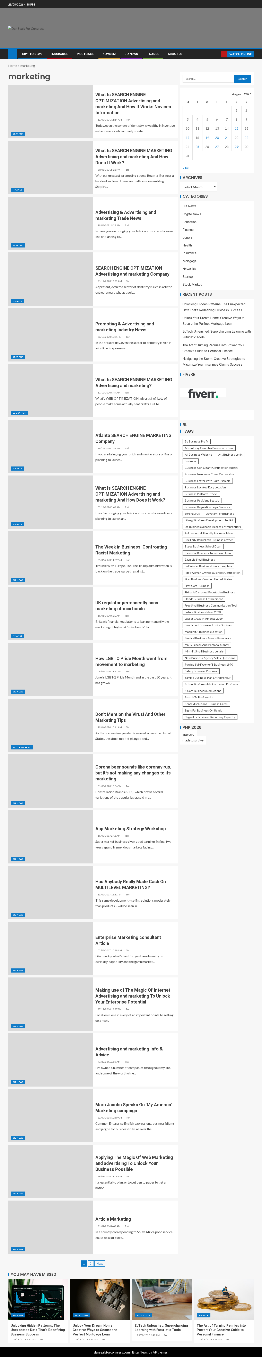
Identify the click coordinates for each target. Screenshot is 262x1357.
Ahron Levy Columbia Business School (209, 448)
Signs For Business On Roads (203, 710)
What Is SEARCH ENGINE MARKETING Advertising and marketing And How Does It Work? (133, 156)
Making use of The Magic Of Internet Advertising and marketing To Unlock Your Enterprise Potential (132, 996)
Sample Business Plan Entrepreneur (207, 677)
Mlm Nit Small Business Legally (204, 651)
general (188, 237)
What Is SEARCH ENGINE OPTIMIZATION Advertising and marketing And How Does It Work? (130, 494)
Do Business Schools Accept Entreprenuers (213, 526)
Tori (128, 119)
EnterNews (140, 1352)
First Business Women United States (208, 579)
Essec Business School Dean (203, 546)
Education (19, 413)
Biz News (131, 54)
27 (217, 146)
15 (236, 128)
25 (197, 146)
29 (236, 146)
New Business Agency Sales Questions (210, 658)
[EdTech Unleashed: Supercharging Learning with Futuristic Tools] (162, 1299)
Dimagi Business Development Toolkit (209, 520)
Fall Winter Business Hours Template (208, 566)
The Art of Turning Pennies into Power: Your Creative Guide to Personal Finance (221, 1330)
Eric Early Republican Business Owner (209, 540)
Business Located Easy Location (205, 487)
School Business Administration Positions (211, 684)
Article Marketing (113, 1219)
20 (217, 137)
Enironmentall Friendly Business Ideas (209, 533)
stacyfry (188, 735)
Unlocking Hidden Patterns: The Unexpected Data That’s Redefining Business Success (38, 1330)
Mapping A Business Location (203, 631)
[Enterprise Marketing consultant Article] (50, 948)
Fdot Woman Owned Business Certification (213, 572)
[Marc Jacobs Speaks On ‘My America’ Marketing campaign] (50, 1115)
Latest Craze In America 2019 (204, 618)
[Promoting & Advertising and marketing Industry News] (50, 334)
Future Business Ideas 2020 (203, 612)
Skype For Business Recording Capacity (210, 717)
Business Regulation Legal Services (207, 507)
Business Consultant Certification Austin (211, 467)
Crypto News (32, 54)
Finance (153, 54)
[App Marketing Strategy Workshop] (50, 836)
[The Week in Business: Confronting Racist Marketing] (50, 558)
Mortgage (85, 54)
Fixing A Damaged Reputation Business (210, 592)
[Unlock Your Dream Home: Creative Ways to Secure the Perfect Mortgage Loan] (100, 1299)
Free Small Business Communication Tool (211, 605)
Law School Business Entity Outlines (208, 625)
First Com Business (197, 585)
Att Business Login (230, 454)
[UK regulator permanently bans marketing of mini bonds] (50, 613)
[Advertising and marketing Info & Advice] (50, 1060)
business (190, 461)
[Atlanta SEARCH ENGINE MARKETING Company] (50, 446)
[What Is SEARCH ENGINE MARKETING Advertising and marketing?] (50, 390)
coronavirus (192, 513)
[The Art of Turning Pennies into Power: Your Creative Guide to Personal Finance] (224, 1299)
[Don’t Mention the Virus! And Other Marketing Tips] (50, 725)
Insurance (59, 54)
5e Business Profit (196, 441)
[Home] (13, 54)
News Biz (109, 54)
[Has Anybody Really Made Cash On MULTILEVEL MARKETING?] (50, 892)
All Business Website (198, 454)
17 (187, 137)
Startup (18, 134)
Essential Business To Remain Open (208, 553)
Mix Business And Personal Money (207, 645)
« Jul (186, 168)
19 (207, 137)
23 (246, 137)
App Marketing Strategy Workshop (130, 828)
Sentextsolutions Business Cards (206, 704)
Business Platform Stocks (201, 494)
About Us (175, 54)
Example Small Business (200, 559)
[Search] (217, 54)
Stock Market (22, 747)
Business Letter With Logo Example (207, 480)
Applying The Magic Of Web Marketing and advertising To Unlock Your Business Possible (134, 1163)
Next (100, 1263)
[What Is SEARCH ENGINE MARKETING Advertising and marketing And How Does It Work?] (50, 167)
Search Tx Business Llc (199, 697)
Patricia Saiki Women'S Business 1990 (209, 664)
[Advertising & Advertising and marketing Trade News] (50, 223)
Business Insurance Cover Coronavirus (210, 474)
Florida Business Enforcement (204, 599)
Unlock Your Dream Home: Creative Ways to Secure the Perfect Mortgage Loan (95, 1330)
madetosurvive (193, 740)
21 (227, 137)
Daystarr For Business (220, 513)
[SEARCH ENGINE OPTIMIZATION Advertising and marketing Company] (50, 279)
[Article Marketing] (50, 1227)
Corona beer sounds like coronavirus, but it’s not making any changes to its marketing (133, 773)
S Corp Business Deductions (203, 690)
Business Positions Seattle (202, 500)
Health (187, 245)
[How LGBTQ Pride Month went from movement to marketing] (50, 669)
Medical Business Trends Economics (208, 638)
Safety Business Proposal (201, 671)
